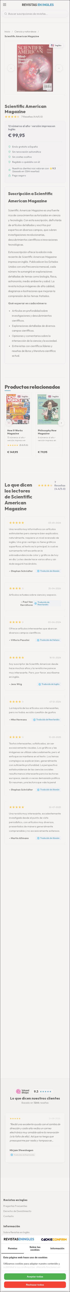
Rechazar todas (35, 1284)
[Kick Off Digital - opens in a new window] (54, 1239)
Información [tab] (57, 1248)
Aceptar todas (35, 1276)
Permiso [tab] (12, 1248)
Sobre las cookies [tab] (35, 1248)
